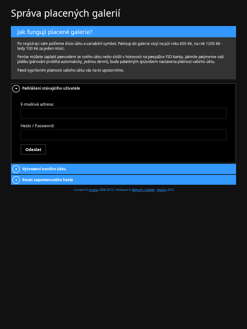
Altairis (161, 190)
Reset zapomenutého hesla (47, 179)
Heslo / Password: (37, 126)
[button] (33, 149)
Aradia (93, 190)
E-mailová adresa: (37, 104)
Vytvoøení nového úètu (44, 168)
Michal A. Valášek (143, 190)
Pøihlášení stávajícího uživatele (51, 88)
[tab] (123, 88)
